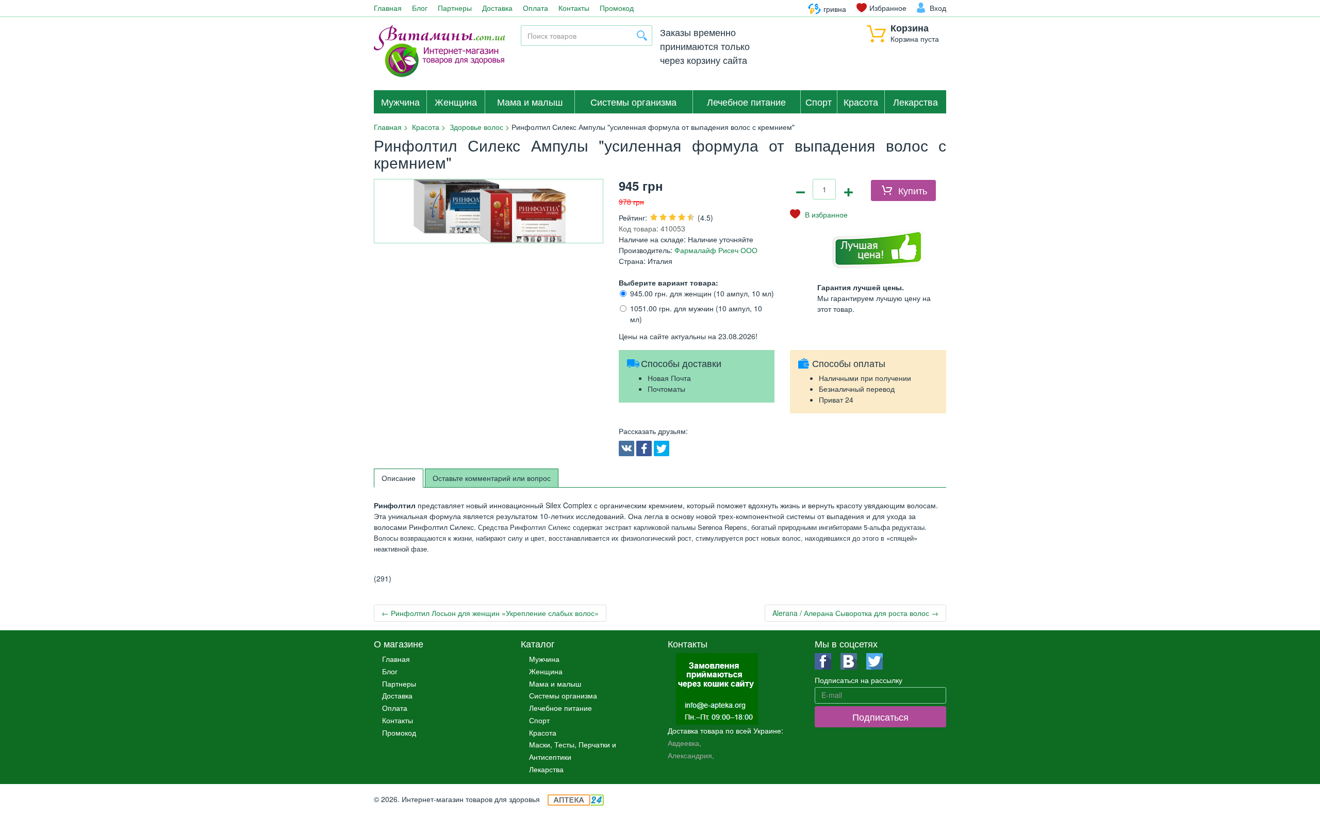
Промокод (617, 8)
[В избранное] (819, 214)
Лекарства (915, 101)
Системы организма (633, 101)
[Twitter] (661, 448)
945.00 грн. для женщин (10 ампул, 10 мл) (702, 293)
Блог (419, 8)
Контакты (573, 8)
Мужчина (400, 101)
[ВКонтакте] (626, 448)
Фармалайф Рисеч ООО (714, 250)
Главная (388, 8)
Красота (861, 101)
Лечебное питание (746, 101)
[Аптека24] (575, 799)
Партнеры (455, 8)
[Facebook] (644, 448)
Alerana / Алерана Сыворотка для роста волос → (855, 613)
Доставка (497, 8)
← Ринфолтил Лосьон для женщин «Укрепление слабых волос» (490, 613)
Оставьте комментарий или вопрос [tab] (492, 478)
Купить (912, 190)
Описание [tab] (399, 478)
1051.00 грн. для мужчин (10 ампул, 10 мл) (696, 313)
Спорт (818, 101)
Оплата (535, 8)
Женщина (456, 101)
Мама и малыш (530, 101)
